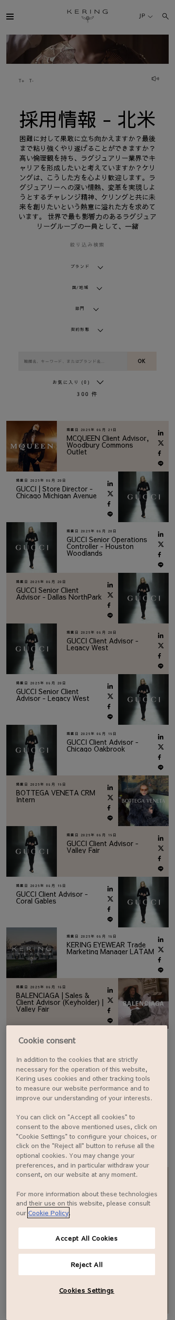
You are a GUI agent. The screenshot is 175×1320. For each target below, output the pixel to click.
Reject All (87, 1264)
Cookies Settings (87, 1290)
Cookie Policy (48, 1212)
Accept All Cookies (86, 1238)
